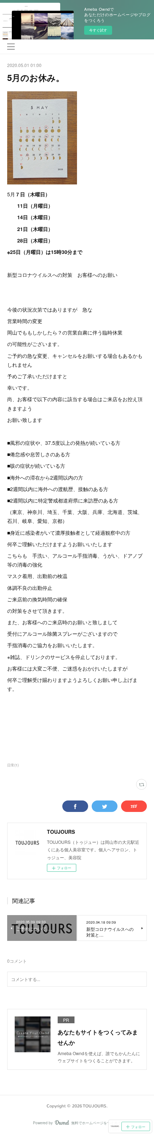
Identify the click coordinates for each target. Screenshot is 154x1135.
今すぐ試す (98, 30)
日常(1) (13, 765)
